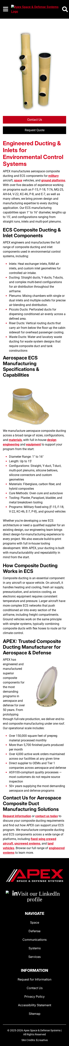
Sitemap (34, 1014)
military (53, 176)
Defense (34, 931)
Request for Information (34, 979)
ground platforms (53, 180)
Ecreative (42, 1040)
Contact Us (34, 119)
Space (34, 922)
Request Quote (34, 130)
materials (15, 440)
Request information (17, 816)
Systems (35, 948)
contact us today (46, 816)
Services (34, 957)
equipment (33, 444)
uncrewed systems (27, 843)
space (18, 180)
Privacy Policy (34, 996)
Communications (34, 939)
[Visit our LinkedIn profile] (34, 896)
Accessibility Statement (34, 1005)
